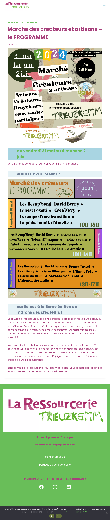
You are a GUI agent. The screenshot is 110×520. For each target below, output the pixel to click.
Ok (52, 516)
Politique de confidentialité (55, 464)
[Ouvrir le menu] (104, 5)
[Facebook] (41, 487)
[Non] (106, 513)
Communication (16, 23)
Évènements (31, 23)
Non (59, 516)
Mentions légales (55, 457)
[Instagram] (55, 487)
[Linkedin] (68, 487)
